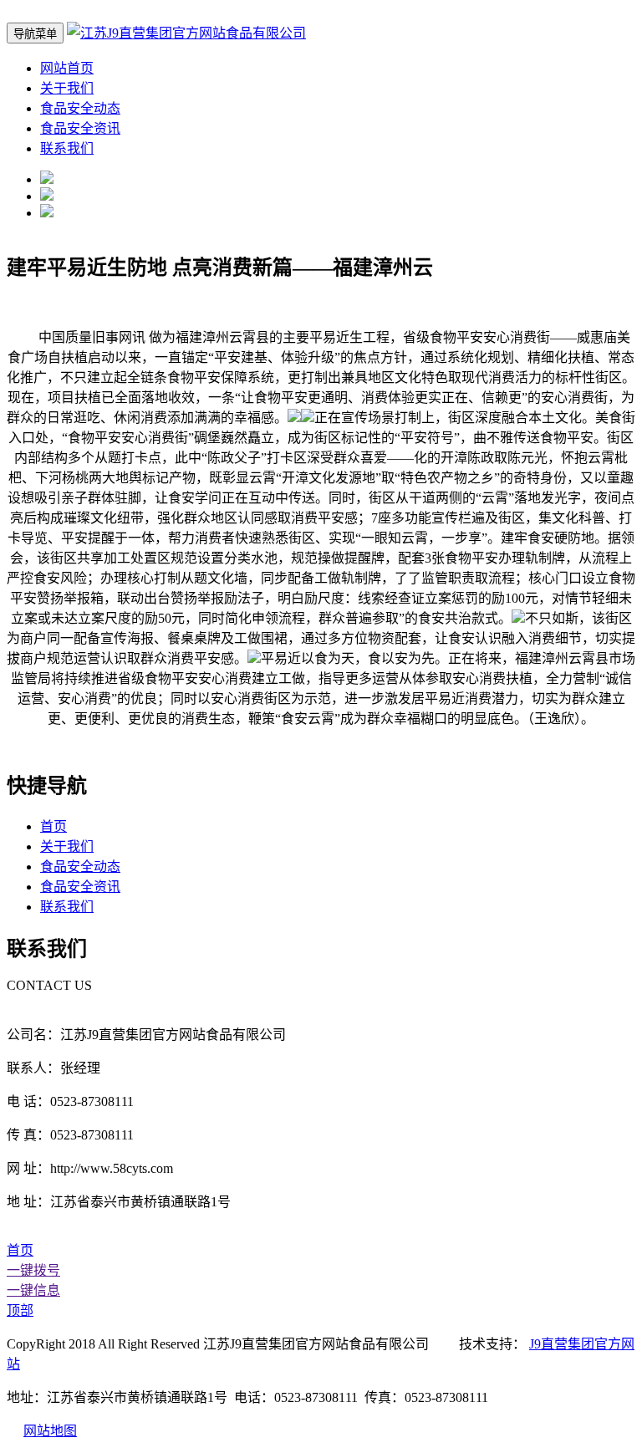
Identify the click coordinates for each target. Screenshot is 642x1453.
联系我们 (67, 148)
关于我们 (67, 88)
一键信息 (33, 1290)
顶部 (20, 1310)
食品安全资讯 (80, 128)
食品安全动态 (80, 108)
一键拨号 (33, 1270)
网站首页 (67, 68)
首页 (53, 826)
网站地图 (50, 1431)
